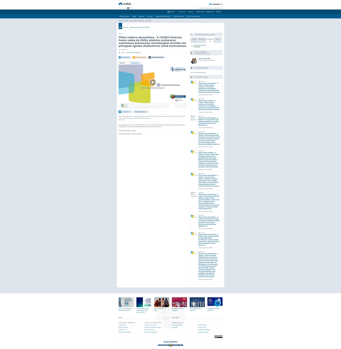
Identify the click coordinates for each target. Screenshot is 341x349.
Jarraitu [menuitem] (172, 12)
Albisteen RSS (122, 325)
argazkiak (135, 63)
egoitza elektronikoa (217, 8)
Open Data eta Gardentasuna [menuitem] (152, 322)
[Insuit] (128, 8)
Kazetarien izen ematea (125, 332)
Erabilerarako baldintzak (204, 329)
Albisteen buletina (123, 327)
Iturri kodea (175, 327)
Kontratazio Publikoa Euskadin (133, 52)
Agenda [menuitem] (142, 16)
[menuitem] (199, 12)
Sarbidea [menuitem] (218, 12)
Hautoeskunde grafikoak (150, 332)
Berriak (126, 20)
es (121, 8)
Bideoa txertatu (141, 111)
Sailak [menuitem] (134, 16)
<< (119, 8)
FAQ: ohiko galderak (177, 325)
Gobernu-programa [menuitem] (193, 16)
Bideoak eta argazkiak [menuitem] (163, 16)
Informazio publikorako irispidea (152, 327)
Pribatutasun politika (203, 332)
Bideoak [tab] (202, 39)
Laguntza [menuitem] (190, 12)
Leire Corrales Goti (204, 58)
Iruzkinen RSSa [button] (141, 57)
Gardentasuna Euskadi (150, 325)
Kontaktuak (201, 8)
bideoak (122, 63)
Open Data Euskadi (149, 329)
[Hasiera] (125, 4)
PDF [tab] (218, 39)
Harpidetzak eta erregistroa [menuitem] (127, 322)
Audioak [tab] (194, 40)
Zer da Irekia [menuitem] (181, 12)
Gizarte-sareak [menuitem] (179, 16)
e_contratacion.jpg (199, 45)
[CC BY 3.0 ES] (218, 336)
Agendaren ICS (122, 329)
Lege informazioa (202, 325)
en (125, 8)
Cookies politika (202, 327)
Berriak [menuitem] (150, 16)
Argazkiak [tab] (210, 40)
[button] (125, 57)
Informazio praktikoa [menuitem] (178, 322)
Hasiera (121, 20)
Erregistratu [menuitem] (208, 12)
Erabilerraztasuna (208, 8)
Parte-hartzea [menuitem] (124, 16)
